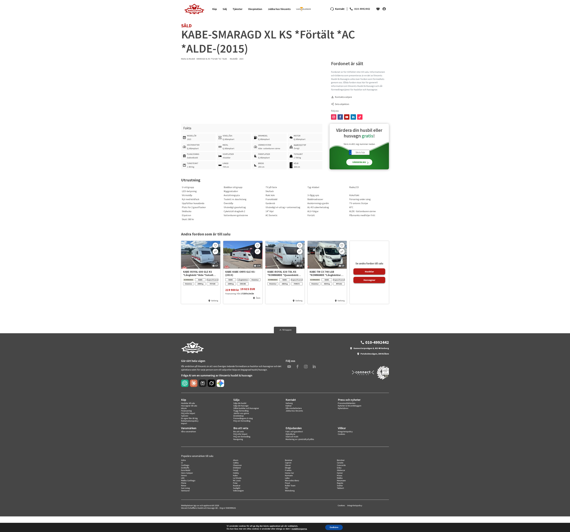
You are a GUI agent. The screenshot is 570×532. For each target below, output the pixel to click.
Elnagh (288, 467)
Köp (214, 9)
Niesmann (341, 480)
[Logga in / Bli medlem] (384, 9)
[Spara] (215, 245)
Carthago (185, 465)
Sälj (225, 9)
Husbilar (369, 271)
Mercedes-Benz (292, 480)
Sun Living (185, 488)
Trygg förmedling (241, 410)
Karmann (289, 475)
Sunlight (236, 488)
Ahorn (235, 460)
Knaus (339, 475)
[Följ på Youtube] (346, 117)
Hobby (236, 473)
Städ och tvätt (292, 436)
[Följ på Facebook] (340, 117)
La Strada (237, 478)
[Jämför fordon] (215, 251)
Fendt (235, 470)
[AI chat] (185, 383)
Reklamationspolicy (189, 420)
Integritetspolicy (345, 431)
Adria (183, 460)
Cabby (236, 462)
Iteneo (184, 475)
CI (182, 462)
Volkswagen (238, 490)
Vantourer (185, 490)
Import (184, 423)
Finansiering (186, 410)
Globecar (341, 470)
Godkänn (334, 527)
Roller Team (290, 485)
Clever (288, 465)
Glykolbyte (290, 434)
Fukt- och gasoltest (294, 431)
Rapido (340, 483)
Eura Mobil (185, 470)
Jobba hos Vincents (279, 9)
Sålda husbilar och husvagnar (246, 408)
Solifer (340, 485)
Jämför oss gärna (241, 413)
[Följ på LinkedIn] (353, 117)
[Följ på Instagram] (333, 117)
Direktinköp (238, 415)
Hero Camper (187, 473)
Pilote (183, 483)
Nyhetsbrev (343, 408)
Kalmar (289, 405)
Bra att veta (238, 431)
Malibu (340, 478)
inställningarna (299, 528)
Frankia (288, 470)
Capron (288, 462)
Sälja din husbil (239, 403)
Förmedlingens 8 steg (243, 418)
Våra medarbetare (294, 408)
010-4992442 (362, 9)
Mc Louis (237, 480)
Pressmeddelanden (346, 403)
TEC (286, 488)
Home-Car (289, 473)
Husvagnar (369, 279)
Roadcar (236, 485)
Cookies (341, 434)
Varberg (289, 403)
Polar (235, 483)
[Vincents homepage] (192, 352)
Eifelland (237, 467)
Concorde (341, 465)
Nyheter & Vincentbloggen (349, 405)
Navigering (238, 439)
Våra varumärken (188, 431)
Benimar (288, 460)
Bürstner (341, 460)
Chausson (237, 465)
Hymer (340, 473)
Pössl (287, 483)
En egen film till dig (189, 418)
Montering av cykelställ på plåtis (300, 439)
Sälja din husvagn (240, 405)
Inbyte (184, 408)
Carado (340, 462)
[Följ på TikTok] (359, 117)
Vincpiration (255, 9)
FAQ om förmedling (241, 420)
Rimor (183, 485)
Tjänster (237, 9)
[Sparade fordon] (378, 9)
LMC (183, 478)
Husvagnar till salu (189, 405)
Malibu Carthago (188, 480)
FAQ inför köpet (188, 413)
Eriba (339, 467)
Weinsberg (290, 490)
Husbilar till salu (188, 403)
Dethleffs (185, 467)
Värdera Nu (359, 162)
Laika (287, 478)
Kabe (235, 475)
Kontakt (340, 9)
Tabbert (340, 488)
